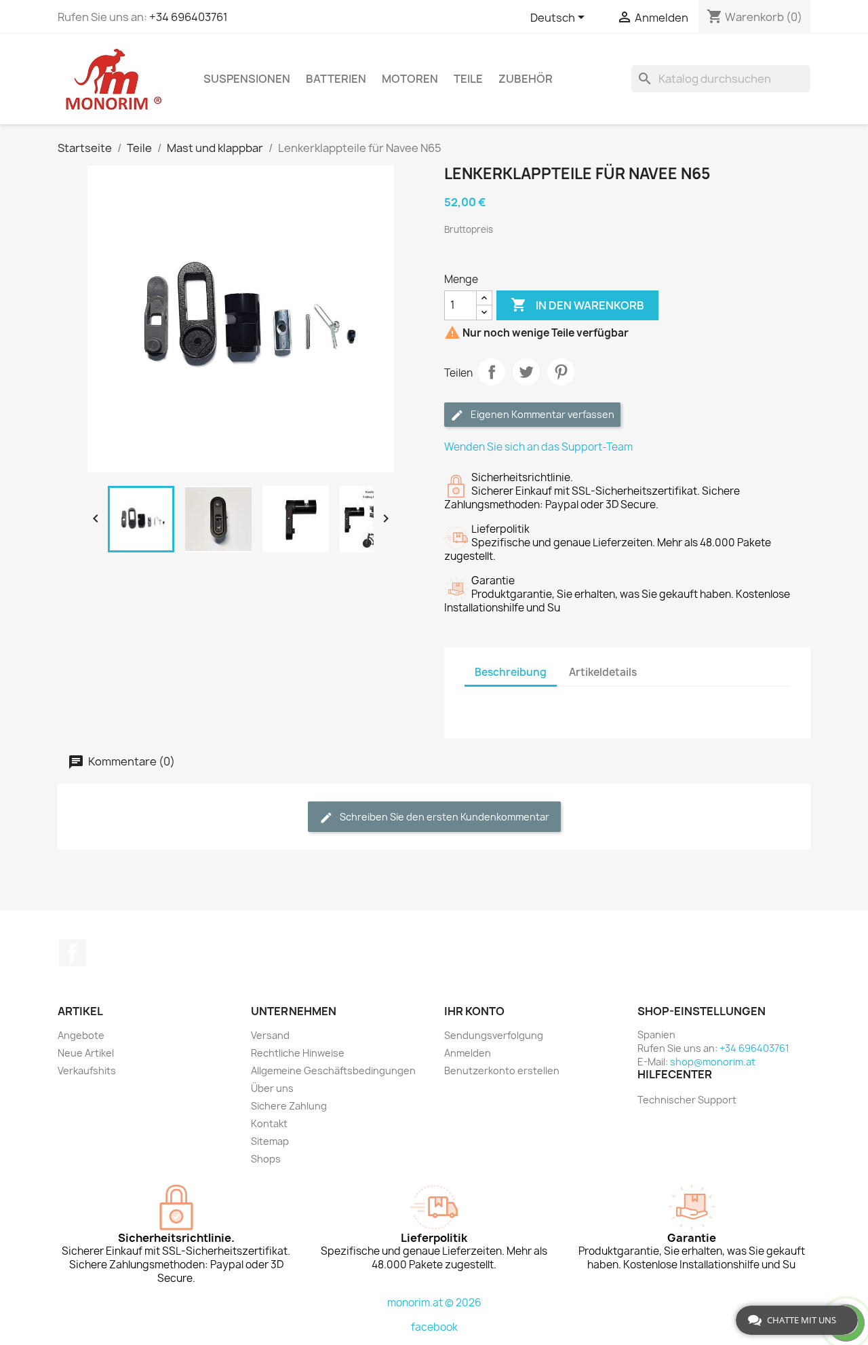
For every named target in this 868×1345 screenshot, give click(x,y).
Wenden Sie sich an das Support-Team (538, 447)
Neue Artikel (86, 1052)
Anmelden (467, 1052)
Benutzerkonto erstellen (501, 1070)
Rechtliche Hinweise (297, 1052)
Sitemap (270, 1141)
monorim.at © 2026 (434, 1302)
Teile (468, 78)
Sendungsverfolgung (493, 1035)
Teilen (491, 371)
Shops (266, 1158)
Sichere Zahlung (289, 1105)
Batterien (336, 78)
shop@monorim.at (712, 1061)
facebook (434, 1327)
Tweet (526, 371)
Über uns (272, 1088)
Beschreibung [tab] (511, 672)
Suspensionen (246, 78)
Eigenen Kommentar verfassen (541, 414)
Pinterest (560, 371)
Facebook (72, 952)
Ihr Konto (474, 1011)
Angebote (81, 1035)
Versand (270, 1035)
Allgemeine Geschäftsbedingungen (333, 1070)
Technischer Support (686, 1099)
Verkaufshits (87, 1070)
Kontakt (269, 1123)
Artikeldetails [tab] (603, 672)
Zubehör (525, 78)
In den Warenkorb (577, 305)
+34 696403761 (188, 17)
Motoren (410, 78)
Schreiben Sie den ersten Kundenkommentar (443, 816)
